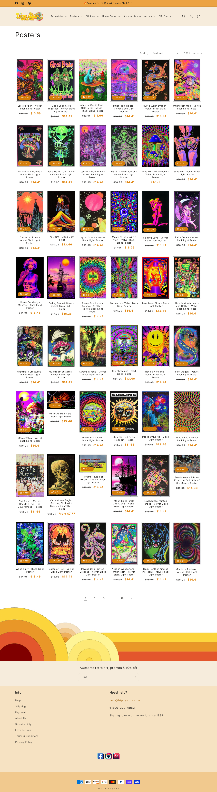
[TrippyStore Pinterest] (116, 758)
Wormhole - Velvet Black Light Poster (124, 304)
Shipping (20, 706)
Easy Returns (23, 730)
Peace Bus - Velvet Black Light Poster (93, 439)
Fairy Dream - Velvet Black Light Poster (187, 239)
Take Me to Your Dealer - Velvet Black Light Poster (61, 174)
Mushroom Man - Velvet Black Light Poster (187, 107)
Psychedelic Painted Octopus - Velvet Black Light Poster (93, 572)
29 (122, 598)
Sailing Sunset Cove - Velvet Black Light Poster (61, 306)
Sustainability (23, 724)
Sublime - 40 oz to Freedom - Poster (124, 438)
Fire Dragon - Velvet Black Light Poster (187, 373)
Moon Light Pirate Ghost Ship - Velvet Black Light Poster (124, 504)
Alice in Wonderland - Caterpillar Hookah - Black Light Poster (92, 108)
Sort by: (144, 53)
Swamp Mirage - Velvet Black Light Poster (92, 373)
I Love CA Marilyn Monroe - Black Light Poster (30, 305)
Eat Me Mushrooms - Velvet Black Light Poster (30, 174)
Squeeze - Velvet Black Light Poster (187, 173)
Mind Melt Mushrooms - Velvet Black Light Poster (156, 174)
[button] (58, 16)
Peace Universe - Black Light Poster (155, 438)
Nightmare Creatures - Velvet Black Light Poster (30, 374)
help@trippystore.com (125, 700)
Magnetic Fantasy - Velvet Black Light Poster (187, 572)
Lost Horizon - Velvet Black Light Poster (30, 107)
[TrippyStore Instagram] (108, 758)
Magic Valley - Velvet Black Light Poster (30, 439)
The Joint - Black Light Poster (61, 238)
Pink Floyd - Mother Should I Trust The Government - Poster (30, 504)
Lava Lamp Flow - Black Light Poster (155, 304)
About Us (20, 718)
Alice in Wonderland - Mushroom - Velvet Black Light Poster (124, 572)
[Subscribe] (135, 677)
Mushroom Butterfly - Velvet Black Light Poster (61, 374)
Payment (20, 712)
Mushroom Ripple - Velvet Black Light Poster (124, 108)
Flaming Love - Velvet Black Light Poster (155, 239)
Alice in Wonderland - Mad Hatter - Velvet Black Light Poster (187, 306)
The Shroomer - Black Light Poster (124, 372)
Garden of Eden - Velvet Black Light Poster (30, 240)
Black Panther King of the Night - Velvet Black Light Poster (155, 572)
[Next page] (131, 598)
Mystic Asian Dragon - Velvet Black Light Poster (155, 108)
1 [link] (85, 598)
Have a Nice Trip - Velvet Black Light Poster (155, 374)
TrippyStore (113, 788)
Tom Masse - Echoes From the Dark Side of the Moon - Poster (187, 480)
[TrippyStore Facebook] (100, 758)
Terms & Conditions (26, 735)
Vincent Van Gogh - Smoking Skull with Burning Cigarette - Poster (61, 504)
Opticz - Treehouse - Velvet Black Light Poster (93, 174)
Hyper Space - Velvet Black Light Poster (93, 239)
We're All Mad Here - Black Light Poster (61, 415)
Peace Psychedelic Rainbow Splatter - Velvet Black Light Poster (93, 307)
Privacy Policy (23, 742)
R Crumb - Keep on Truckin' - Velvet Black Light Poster (93, 479)
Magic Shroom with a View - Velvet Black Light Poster (124, 240)
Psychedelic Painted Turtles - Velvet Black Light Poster (155, 504)
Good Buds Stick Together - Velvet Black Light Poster (61, 108)
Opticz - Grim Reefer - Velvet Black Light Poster (124, 174)
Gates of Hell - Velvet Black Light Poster (61, 570)
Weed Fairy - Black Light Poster (30, 570)
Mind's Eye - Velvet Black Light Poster (187, 439)
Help (18, 700)
